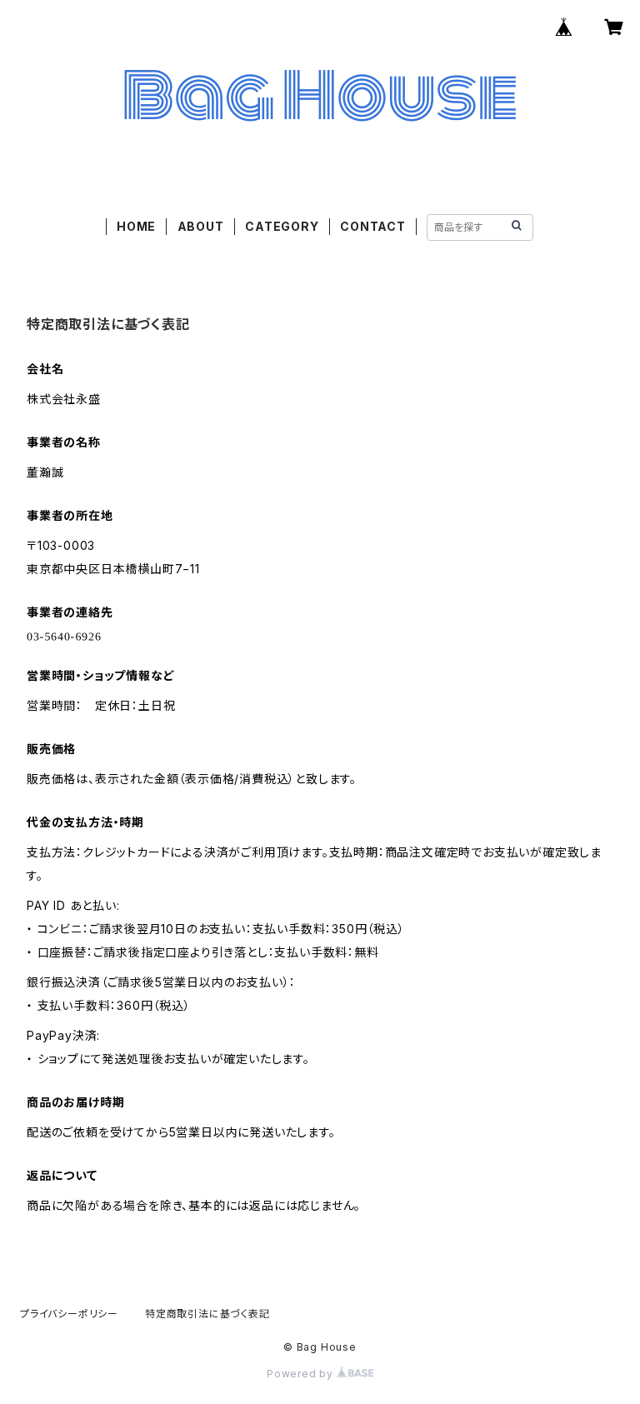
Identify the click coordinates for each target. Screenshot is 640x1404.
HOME (136, 226)
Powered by (302, 1373)
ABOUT (201, 226)
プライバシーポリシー (69, 1313)
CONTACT (373, 226)
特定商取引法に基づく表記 (207, 1313)
